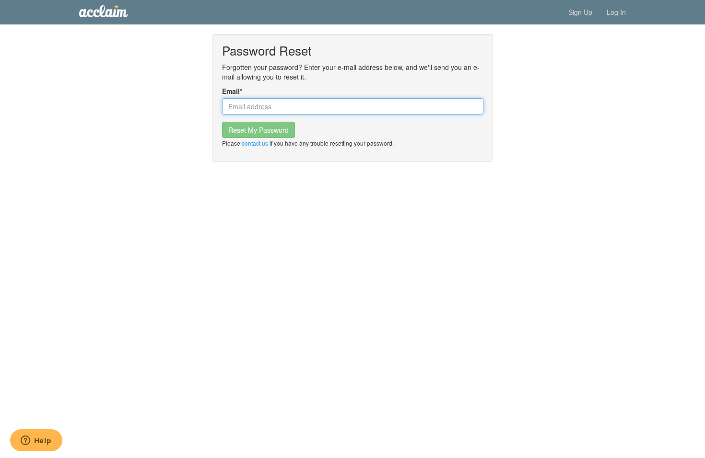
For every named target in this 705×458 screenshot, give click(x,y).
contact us (255, 143)
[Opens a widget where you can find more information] (36, 441)
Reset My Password (258, 130)
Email (232, 91)
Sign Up (580, 12)
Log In (616, 12)
